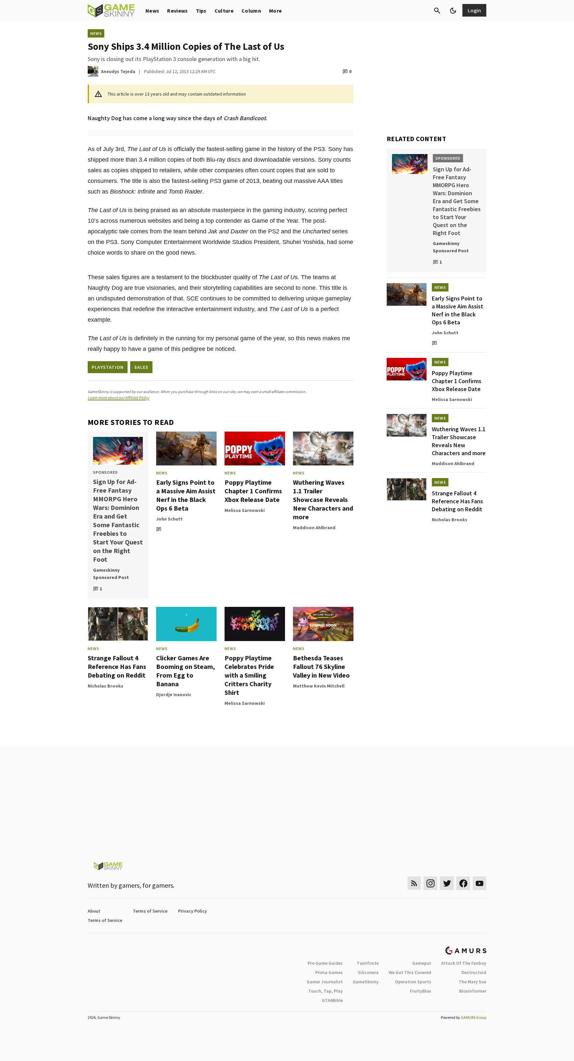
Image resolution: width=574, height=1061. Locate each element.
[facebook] (463, 883)
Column (251, 10)
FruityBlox (420, 991)
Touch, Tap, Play (325, 991)
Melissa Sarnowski (245, 510)
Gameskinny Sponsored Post (111, 573)
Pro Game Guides (325, 963)
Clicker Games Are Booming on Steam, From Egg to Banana (185, 671)
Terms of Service (150, 911)
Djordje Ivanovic (173, 694)
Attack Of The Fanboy (463, 963)
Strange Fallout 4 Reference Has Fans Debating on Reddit (117, 666)
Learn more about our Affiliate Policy (118, 397)
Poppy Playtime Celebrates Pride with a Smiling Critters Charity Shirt (249, 675)
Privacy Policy (192, 911)
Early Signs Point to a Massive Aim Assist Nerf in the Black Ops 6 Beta (186, 495)
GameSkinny (366, 982)
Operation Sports (413, 982)
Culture (224, 10)
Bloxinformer (472, 991)
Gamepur (421, 963)
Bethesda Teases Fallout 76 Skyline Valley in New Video (321, 666)
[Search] (437, 10)
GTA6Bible (332, 1000)
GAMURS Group (473, 1017)
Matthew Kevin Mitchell (318, 686)
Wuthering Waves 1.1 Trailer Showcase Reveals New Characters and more (323, 499)
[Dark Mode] (453, 10)
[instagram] (430, 883)
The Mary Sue (472, 982)
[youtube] (480, 883)
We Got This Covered (410, 972)
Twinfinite (368, 963)
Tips (201, 10)
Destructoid (473, 972)
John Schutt (169, 519)
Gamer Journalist (325, 982)
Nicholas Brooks (105, 686)
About (94, 911)
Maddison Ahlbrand (314, 527)
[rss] (414, 883)
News (152, 10)
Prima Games (329, 972)
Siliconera (368, 972)
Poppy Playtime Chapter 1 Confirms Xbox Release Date (253, 491)
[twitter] (447, 883)
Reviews (177, 10)
